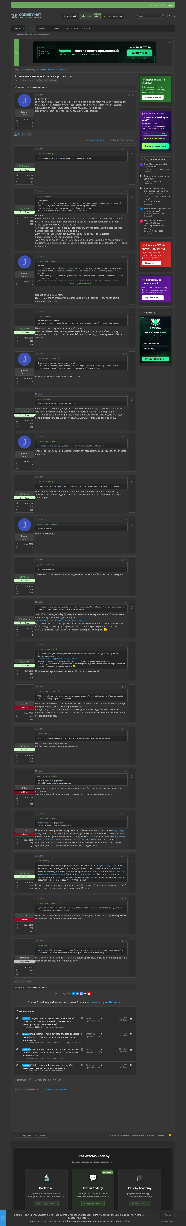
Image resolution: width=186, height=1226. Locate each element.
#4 (127, 257)
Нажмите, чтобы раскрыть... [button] (81, 283)
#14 (126, 687)
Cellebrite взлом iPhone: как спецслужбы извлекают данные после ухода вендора (47, 1067)
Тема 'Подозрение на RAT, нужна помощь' (156, 165)
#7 (127, 394)
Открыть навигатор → (155, 146)
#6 (127, 354)
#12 (126, 602)
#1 (133, 95)
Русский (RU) (40, 1135)
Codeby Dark (25, 1135)
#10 (126, 519)
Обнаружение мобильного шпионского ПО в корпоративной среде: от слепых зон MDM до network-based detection (51, 1052)
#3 (127, 191)
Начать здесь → (153, 97)
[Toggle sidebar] (171, 34)
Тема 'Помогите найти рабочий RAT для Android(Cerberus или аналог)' (154, 224)
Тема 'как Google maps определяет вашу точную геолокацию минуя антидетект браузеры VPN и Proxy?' (157, 193)
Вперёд (25, 134)
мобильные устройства (46, 80)
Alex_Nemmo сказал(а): (47, 261)
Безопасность (138, 1135)
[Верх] (166, 1135)
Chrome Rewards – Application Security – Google (60, 620)
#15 (126, 729)
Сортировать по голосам (121, 140)
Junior (18, 80)
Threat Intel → (151, 263)
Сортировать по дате (95, 140)
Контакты (114, 1135)
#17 (126, 813)
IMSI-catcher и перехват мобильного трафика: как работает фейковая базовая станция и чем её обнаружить (51, 1036)
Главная (160, 1135)
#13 (126, 644)
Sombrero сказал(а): (45, 649)
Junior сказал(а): (44, 153)
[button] (23, 28)
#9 (127, 477)
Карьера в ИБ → (153, 297)
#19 (126, 899)
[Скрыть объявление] (169, 42)
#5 (127, 311)
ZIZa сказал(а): (43, 733)
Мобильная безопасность (55, 1027)
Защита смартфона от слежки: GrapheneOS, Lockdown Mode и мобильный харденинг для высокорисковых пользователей (49, 1021)
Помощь (150, 1135)
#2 (127, 149)
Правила (125, 1135)
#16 (126, 771)
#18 (126, 856)
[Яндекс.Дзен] (85, 993)
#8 (127, 436)
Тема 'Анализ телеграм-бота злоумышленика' (157, 209)
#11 (126, 560)
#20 (126, 941)
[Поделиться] (129, 95)
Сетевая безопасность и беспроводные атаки (63, 1042)
